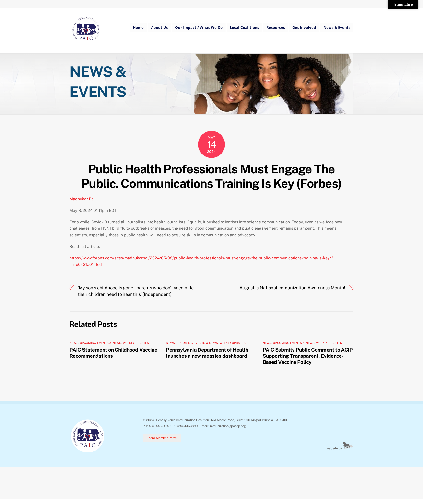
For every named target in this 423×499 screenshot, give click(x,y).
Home (138, 27)
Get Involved (304, 27)
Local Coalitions (244, 27)
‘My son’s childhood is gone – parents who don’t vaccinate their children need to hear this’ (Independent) (136, 291)
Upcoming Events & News (100, 343)
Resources (275, 27)
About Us (159, 27)
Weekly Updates (136, 343)
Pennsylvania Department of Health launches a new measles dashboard (207, 353)
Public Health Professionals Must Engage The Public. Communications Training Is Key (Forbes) (211, 176)
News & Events (336, 27)
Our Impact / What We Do (199, 27)
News (74, 343)
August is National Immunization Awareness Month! (292, 287)
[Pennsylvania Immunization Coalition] (86, 44)
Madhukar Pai (82, 199)
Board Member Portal (161, 438)
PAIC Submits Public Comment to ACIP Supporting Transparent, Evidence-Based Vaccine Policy (307, 356)
